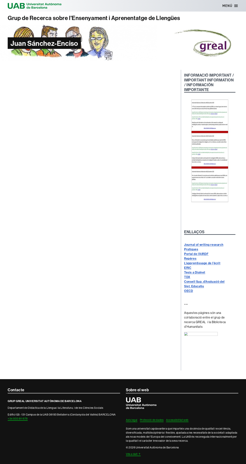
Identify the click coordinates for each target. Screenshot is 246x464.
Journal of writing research (203, 245)
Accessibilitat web (177, 420)
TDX (187, 277)
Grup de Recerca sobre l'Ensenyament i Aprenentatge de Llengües (94, 18)
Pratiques (191, 249)
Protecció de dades (152, 420)
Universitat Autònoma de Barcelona (35, 6)
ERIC (187, 268)
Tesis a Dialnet (194, 272)
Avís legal (131, 420)
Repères (190, 258)
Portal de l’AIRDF (196, 254)
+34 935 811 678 (18, 418)
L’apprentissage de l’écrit (202, 263)
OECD (188, 291)
